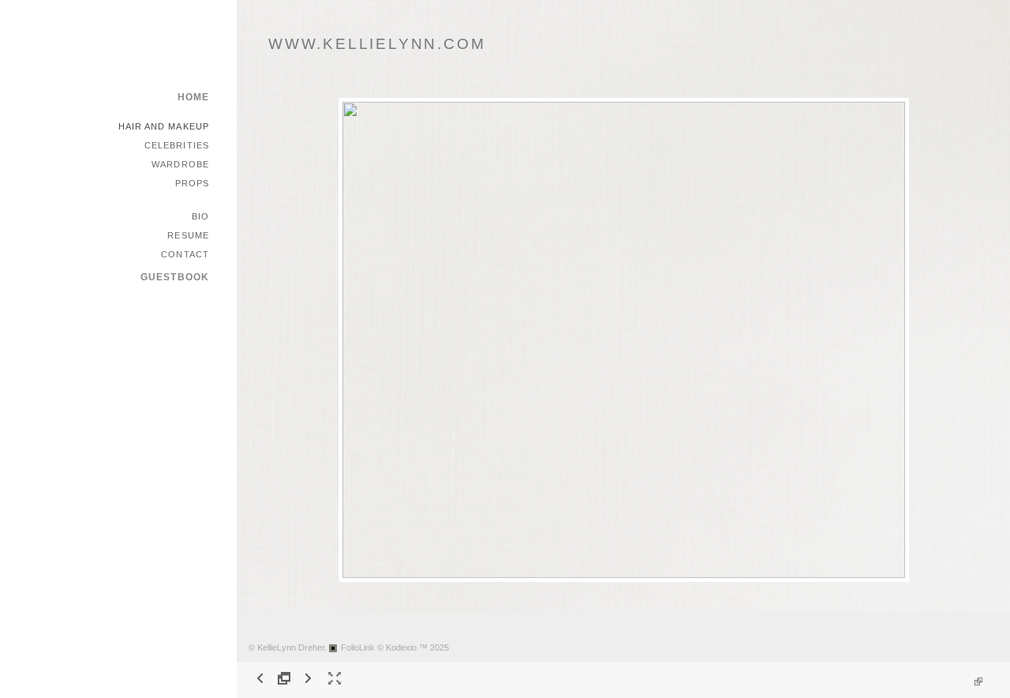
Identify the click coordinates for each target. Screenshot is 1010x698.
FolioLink (358, 647)
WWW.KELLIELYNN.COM (376, 44)
